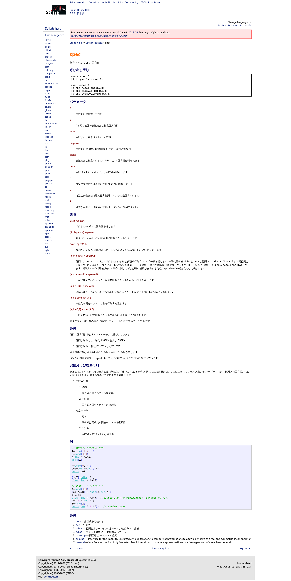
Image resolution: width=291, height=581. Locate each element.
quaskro (49, 190)
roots (75, 471)
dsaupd (80, 539)
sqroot (48, 236)
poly (78, 465)
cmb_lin (49, 63)
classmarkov (51, 60)
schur (47, 220)
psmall (48, 183)
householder (51, 123)
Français (232, 25)
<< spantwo (77, 548)
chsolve (48, 56)
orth (47, 156)
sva (46, 243)
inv (46, 130)
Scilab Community (127, 2)
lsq (46, 143)
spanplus (49, 226)
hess (47, 120)
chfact (48, 50)
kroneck (49, 136)
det (46, 80)
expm (47, 90)
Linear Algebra (54, 35)
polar (47, 173)
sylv (47, 250)
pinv (47, 170)
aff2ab (48, 40)
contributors (51, 576)
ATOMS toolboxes (151, 2)
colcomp (49, 70)
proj (47, 176)
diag (78, 451)
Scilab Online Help (80, 10)
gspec (48, 116)
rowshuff (49, 213)
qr (46, 186)
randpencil (50, 193)
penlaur (49, 166)
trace (47, 253)
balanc (48, 43)
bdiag (47, 46)
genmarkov (50, 103)
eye (89, 468)
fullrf (47, 96)
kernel (48, 133)
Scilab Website (78, 2)
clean (75, 480)
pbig (47, 160)
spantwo (49, 230)
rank (47, 200)
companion (50, 73)
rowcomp (49, 210)
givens (48, 106)
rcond (48, 206)
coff (47, 66)
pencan (48, 163)
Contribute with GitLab (102, 2)
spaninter (49, 223)
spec (47, 233)
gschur (48, 113)
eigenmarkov (51, 83)
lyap (47, 150)
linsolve (49, 140)
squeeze (49, 240)
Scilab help (53, 28)
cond (47, 76)
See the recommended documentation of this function (99, 35)
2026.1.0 (133, 32)
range (48, 196)
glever (48, 110)
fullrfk (48, 100)
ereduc (48, 86)
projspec (49, 180)
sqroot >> (245, 548)
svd (46, 246)
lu (46, 146)
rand (78, 454)
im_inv (48, 126)
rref (47, 216)
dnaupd (80, 542)
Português (245, 25)
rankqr (48, 203)
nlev (47, 153)
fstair (47, 93)
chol (47, 53)
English (222, 25)
